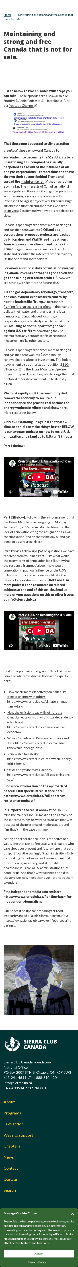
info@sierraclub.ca (18, 1083)
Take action (14, 1123)
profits (49, 278)
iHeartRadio (53, 101)
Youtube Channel (21, 105)
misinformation (32, 181)
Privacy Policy (37, 1262)
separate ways (48, 196)
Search (10, 1190)
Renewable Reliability (22, 754)
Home (7, 14)
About (9, 1101)
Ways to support (18, 1135)
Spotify (9, 101)
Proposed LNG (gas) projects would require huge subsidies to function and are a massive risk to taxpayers (38, 206)
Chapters (12, 1146)
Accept (39, 1254)
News (9, 1157)
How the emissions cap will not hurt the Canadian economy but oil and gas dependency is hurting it (40, 717)
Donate (10, 1179)
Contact (11, 1168)
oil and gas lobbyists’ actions (32, 770)
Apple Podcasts (29, 101)
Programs (12, 1113)
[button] (72, 1213)
